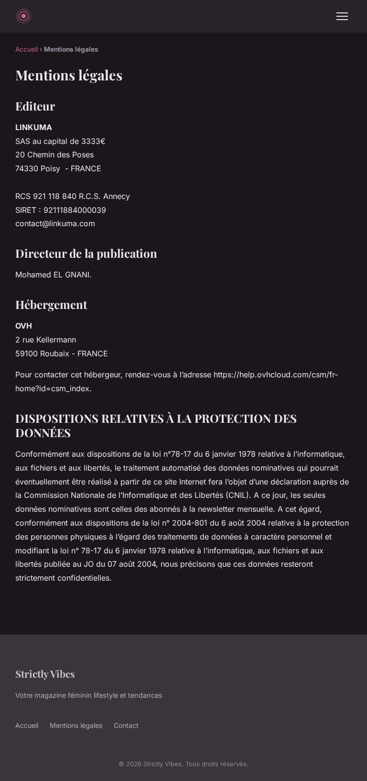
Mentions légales (76, 725)
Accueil (26, 49)
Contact (126, 725)
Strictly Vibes (45, 673)
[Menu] (342, 16)
